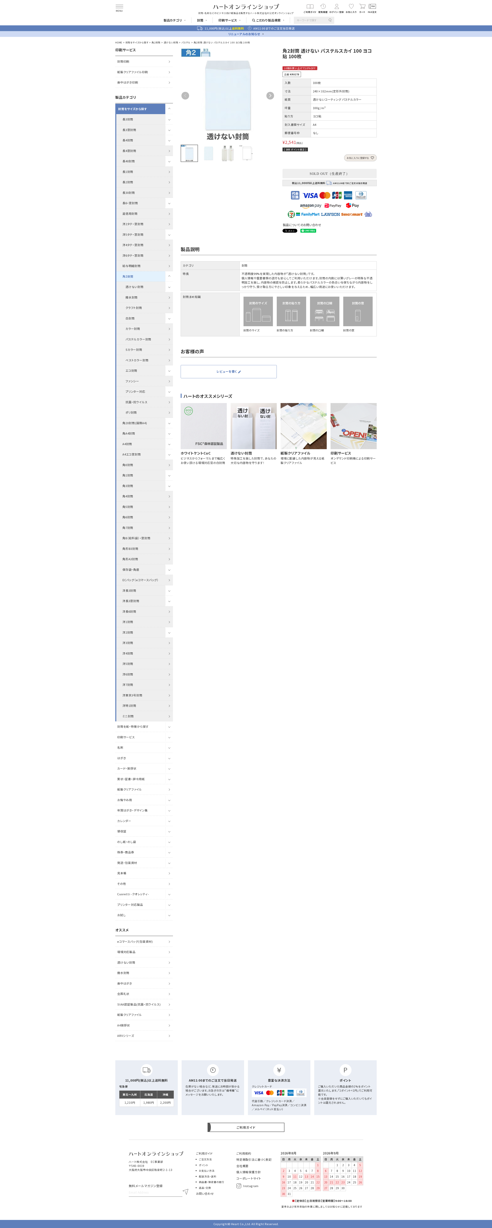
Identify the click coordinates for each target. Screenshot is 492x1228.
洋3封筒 (127, 643)
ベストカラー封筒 (136, 360)
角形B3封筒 (130, 549)
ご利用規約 (243, 1153)
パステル (185, 42)
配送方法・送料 (207, 1176)
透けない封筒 (171, 42)
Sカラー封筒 (133, 350)
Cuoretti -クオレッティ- (133, 894)
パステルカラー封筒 (138, 339)
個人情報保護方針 (248, 1172)
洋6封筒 (127, 674)
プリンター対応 (135, 391)
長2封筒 (127, 182)
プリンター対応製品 (130, 905)
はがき (121, 758)
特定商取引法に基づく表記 (254, 1159)
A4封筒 (127, 444)
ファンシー (132, 381)
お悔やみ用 (124, 800)
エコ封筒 (131, 370)
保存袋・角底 (130, 570)
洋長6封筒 (129, 611)
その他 (121, 884)
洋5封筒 (127, 664)
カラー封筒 (132, 329)
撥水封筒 (131, 297)
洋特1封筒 (129, 706)
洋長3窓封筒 (130, 601)
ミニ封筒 (128, 716)
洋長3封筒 (129, 590)
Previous (185, 96)
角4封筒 (127, 496)
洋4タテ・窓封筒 (132, 245)
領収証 (121, 831)
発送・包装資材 (127, 863)
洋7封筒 (127, 685)
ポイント (203, 1165)
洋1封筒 (127, 622)
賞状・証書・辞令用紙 (131, 779)
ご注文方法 (205, 1159)
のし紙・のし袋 (126, 842)
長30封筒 (128, 193)
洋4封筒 (127, 653)
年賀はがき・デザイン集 (132, 810)
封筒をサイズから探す (137, 42)
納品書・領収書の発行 (211, 1182)
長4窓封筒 (129, 151)
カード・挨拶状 (126, 768)
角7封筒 (127, 528)
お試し (121, 915)
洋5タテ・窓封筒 (132, 234)
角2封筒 (156, 42)
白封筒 (130, 318)
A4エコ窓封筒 (131, 454)
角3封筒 (127, 486)
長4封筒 (127, 140)
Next (270, 96)
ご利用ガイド (204, 1153)
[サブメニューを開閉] (169, 109)
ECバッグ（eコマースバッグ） (140, 580)
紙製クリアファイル (129, 789)
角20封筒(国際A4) (134, 423)
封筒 (245, 265)
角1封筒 (127, 475)
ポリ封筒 (131, 412)
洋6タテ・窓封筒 (132, 255)
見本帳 (121, 873)
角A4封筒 (128, 433)
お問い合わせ (205, 1193)
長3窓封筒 (129, 130)
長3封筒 (127, 119)
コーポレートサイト (248, 1178)
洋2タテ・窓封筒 (132, 224)
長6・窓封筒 (130, 203)
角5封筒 (127, 507)
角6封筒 (127, 517)
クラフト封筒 (133, 308)
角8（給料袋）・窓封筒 (136, 538)
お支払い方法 (206, 1170)
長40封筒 (128, 161)
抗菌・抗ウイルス (136, 402)
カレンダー (124, 821)
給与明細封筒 (131, 266)
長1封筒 (127, 172)
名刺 (120, 747)
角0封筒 (127, 465)
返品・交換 (205, 1188)
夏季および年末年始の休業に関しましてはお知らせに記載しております (321, 1206)
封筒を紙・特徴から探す (133, 726)
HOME (118, 42)
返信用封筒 (130, 214)
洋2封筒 (127, 632)
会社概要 (242, 1166)
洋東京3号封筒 (132, 695)
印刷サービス (126, 737)
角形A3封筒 (130, 559)
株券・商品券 (125, 852)
